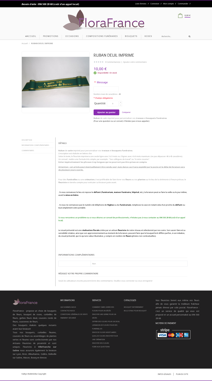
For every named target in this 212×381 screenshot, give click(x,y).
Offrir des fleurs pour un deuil (106, 321)
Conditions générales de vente (74, 314)
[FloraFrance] (106, 20)
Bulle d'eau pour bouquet (135, 311)
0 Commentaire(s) (112, 62)
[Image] (34, 301)
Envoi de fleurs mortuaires (104, 332)
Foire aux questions (101, 347)
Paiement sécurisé (68, 318)
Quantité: (100, 103)
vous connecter (128, 280)
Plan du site (182, 374)
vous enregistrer (145, 280)
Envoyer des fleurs (100, 343)
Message (101, 82)
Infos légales (164, 374)
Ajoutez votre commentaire (135, 62)
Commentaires (28, 150)
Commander (183, 3)
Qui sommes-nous (68, 307)
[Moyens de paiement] (177, 334)
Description (27, 140)
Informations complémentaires (35, 145)
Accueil (25, 43)
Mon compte (168, 3)
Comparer (126, 112)
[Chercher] (189, 36)
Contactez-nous (67, 311)
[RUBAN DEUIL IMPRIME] (55, 82)
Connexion (154, 3)
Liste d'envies (140, 3)
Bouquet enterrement (133, 307)
